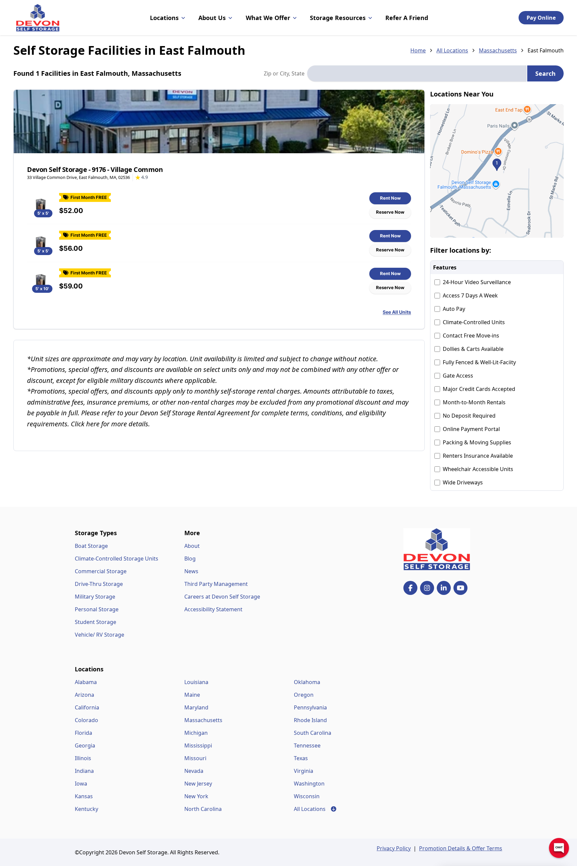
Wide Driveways (463, 482)
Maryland (196, 707)
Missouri (195, 758)
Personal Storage (97, 609)
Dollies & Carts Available (473, 349)
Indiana (84, 771)
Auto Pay (454, 308)
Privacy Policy (394, 848)
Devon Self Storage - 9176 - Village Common (95, 169)
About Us (212, 18)
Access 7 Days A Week (470, 295)
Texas (301, 758)
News (191, 571)
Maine (192, 694)
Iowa (81, 783)
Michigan (196, 732)
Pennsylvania (310, 707)
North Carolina (203, 809)
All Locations (452, 50)
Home (418, 50)
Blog (190, 558)
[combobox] (417, 73)
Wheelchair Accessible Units (478, 469)
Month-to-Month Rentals (474, 402)
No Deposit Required (469, 415)
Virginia (303, 771)
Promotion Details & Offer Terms (460, 848)
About (192, 546)
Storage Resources (338, 18)
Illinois (83, 758)
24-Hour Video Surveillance (477, 282)
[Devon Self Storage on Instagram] (427, 588)
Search (545, 73)
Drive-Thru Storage (99, 584)
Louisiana (196, 682)
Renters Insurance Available (478, 455)
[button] (497, 171)
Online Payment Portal (471, 429)
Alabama (86, 682)
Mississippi (198, 745)
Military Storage (95, 596)
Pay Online (541, 17)
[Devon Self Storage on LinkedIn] (444, 588)
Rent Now (390, 198)
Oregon (304, 694)
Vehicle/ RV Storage (99, 634)
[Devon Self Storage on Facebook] (410, 588)
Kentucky (86, 809)
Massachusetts (498, 50)
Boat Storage (91, 546)
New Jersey (198, 783)
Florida (83, 732)
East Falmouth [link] (546, 50)
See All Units (397, 312)
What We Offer (268, 18)
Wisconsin (307, 796)
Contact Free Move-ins (471, 335)
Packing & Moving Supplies (477, 442)
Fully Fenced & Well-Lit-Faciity (479, 362)
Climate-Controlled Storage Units (116, 558)
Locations (164, 18)
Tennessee (307, 745)
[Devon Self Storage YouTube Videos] (460, 588)
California (87, 707)
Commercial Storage (101, 571)
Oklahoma (307, 682)
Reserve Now (390, 212)
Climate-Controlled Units (474, 322)
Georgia (85, 745)
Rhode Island (310, 720)
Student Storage (95, 622)
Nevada (193, 771)
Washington (309, 783)
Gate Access (458, 375)
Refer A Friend (406, 18)
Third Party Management (216, 584)
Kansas (84, 796)
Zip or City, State (284, 73)
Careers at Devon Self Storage (222, 596)
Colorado (86, 720)
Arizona (84, 694)
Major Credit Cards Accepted (479, 389)
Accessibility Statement (213, 609)
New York (196, 796)
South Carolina (312, 732)
